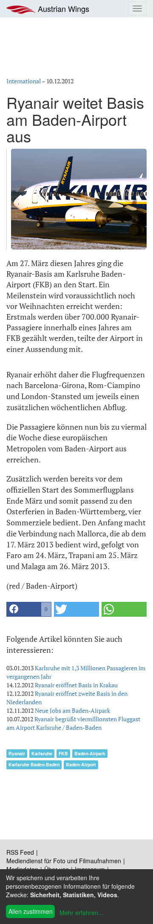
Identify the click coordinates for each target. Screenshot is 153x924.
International (23, 81)
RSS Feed (20, 852)
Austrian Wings (62, 8)
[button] (28, 609)
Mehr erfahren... (81, 912)
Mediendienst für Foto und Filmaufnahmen (63, 860)
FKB (63, 753)
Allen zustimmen (30, 911)
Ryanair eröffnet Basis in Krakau (76, 685)
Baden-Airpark (89, 753)
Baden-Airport (81, 764)
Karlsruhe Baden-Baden (34, 764)
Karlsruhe (41, 753)
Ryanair (16, 753)
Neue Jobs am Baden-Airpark (72, 710)
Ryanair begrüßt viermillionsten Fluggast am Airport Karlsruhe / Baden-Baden (73, 723)
